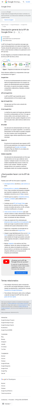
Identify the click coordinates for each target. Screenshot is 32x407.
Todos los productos (6, 393)
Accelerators (4, 327)
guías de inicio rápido (10, 297)
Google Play (4, 371)
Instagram (3, 341)
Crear (13, 212)
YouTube (3, 349)
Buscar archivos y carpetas (11, 188)
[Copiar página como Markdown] (19, 32)
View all (3, 373)
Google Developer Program (7, 320)
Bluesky (3, 339)
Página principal (4, 24)
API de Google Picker (19, 203)
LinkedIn (3, 344)
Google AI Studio (5, 363)
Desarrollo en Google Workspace (13, 290)
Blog (2, 336)
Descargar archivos (9, 184)
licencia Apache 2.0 (23, 305)
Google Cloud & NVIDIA (6, 330)
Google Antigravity (5, 366)
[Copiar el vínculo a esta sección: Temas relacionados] (19, 281)
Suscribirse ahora (21, 272)
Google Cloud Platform (6, 390)
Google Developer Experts (7, 325)
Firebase (3, 361)
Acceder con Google (20, 147)
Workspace (17, 2)
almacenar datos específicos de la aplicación (16, 222)
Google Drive (6, 7)
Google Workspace (14, 24)
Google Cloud (4, 368)
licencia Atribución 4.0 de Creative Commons (18, 303)
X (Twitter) (4, 346)
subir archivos (25, 184)
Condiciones (4, 399)
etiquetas (11, 243)
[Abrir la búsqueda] (24, 2)
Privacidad (11, 399)
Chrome (3, 358)
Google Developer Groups (7, 322)
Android (3, 356)
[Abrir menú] (2, 2)
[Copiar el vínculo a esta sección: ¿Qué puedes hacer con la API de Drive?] (8, 177)
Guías (4, 26)
